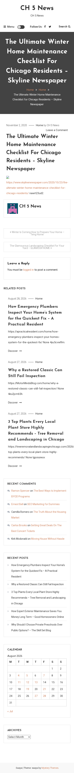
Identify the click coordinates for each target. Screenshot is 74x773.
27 (36, 696)
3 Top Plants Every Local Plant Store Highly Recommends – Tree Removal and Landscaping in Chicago (38, 598)
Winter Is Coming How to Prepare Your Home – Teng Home (38, 233)
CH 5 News (37, 8)
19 (27, 689)
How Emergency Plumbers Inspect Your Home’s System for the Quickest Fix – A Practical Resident (38, 571)
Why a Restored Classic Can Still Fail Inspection (37, 584)
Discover (13, 350)
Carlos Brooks (19, 525)
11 (19, 682)
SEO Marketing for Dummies (43, 504)
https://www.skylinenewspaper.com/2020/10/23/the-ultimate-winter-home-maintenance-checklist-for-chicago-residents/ (37, 188)
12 (27, 682)
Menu (10, 26)
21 (44, 689)
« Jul (10, 711)
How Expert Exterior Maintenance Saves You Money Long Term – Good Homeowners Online (37, 614)
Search (63, 26)
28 (44, 696)
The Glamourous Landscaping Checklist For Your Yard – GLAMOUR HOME (37, 246)
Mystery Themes (49, 768)
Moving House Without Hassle (47, 538)
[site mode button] (21, 27)
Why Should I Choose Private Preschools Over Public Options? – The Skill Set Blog (37, 627)
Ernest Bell (17, 504)
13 (36, 682)
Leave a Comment (57, 130)
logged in (28, 269)
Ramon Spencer (20, 490)
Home (39, 125)
